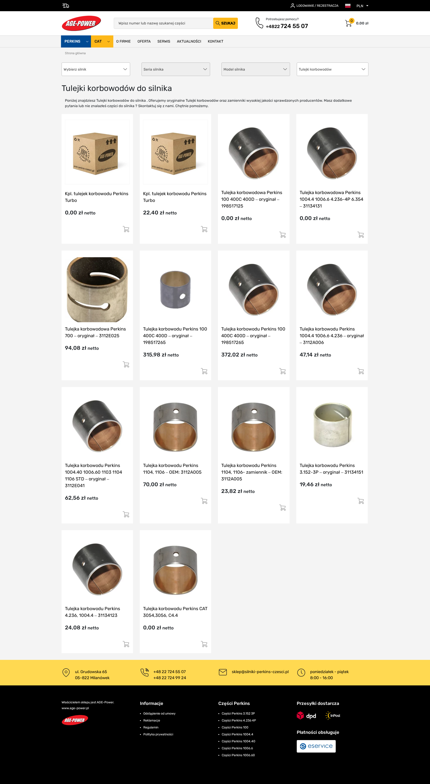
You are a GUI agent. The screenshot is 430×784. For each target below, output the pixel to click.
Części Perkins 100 (235, 727)
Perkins (72, 41)
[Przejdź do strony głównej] (81, 23)
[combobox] (332, 69)
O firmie (123, 41)
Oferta (144, 41)
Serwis (163, 41)
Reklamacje (151, 720)
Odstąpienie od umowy (159, 713)
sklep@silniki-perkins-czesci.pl (260, 671)
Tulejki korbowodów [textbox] (315, 69)
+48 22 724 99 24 (169, 677)
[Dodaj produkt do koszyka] (126, 231)
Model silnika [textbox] (234, 69)
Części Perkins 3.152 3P (238, 713)
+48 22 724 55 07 (169, 671)
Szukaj (228, 23)
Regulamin (150, 727)
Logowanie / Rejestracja (317, 6)
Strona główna (75, 53)
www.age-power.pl (75, 708)
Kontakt (215, 41)
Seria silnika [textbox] (153, 69)
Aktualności (189, 41)
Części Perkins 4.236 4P (239, 720)
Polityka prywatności (158, 734)
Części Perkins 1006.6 (237, 748)
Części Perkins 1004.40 (238, 741)
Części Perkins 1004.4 (237, 734)
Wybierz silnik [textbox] (75, 69)
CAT (99, 41)
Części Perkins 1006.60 (238, 755)
